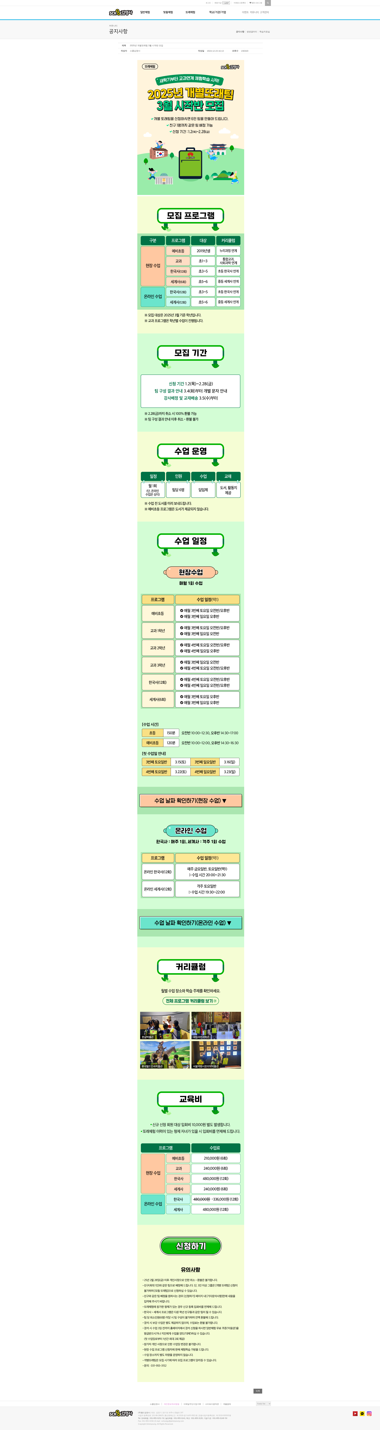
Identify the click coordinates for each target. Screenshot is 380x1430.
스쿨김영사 (121, 12)
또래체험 (190, 12)
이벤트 (245, 12)
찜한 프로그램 (256, 3)
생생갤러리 (252, 31)
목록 (258, 1391)
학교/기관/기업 (217, 12)
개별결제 (227, 1404)
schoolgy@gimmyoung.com (172, 1421)
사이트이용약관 (212, 1404)
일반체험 (145, 12)
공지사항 (240, 31)
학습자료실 (264, 31)
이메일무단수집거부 (192, 1404)
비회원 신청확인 (240, 3)
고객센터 (264, 12)
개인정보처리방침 (171, 1404)
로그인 (208, 3)
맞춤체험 (168, 12)
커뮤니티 (254, 12)
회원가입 (217, 3)
